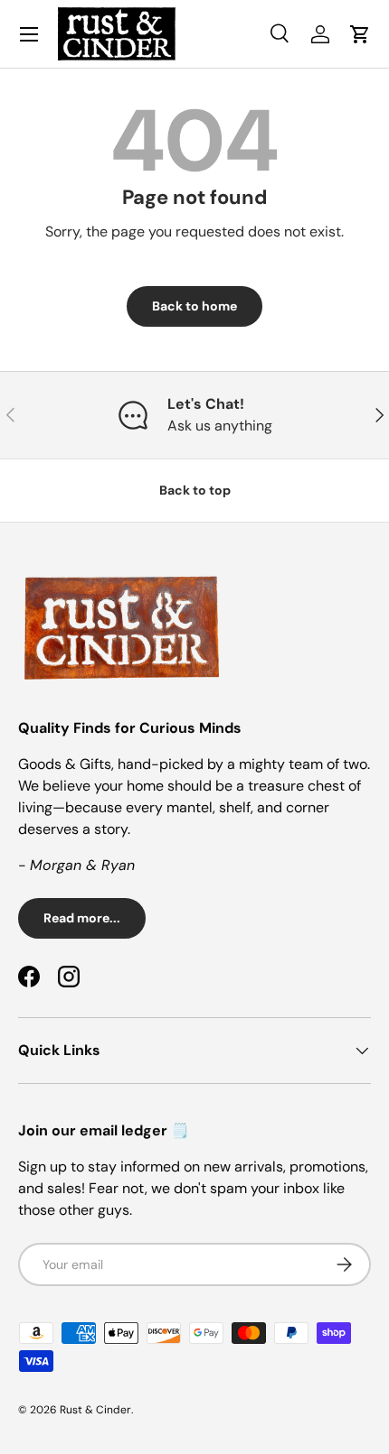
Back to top (195, 490)
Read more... (81, 918)
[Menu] (29, 34)
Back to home (194, 306)
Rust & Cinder (95, 1410)
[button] (360, 34)
